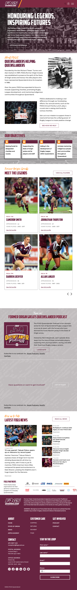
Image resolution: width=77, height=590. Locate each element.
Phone (42, 568)
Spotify (42, 353)
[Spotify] (28, 569)
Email (42, 560)
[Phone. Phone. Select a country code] (43, 571)
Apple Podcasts (33, 353)
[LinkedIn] (20, 569)
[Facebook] (13, 569)
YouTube (7, 356)
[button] (68, 3)
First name (44, 545)
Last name (44, 553)
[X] (17, 569)
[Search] (65, 4)
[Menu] (72, 4)
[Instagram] (9, 569)
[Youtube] (24, 569)
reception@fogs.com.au (16, 545)
